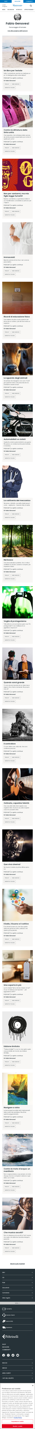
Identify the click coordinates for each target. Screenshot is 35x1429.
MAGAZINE (17, 1)
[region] (17, 1406)
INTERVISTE (19, 9)
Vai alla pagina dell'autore (18, 31)
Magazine (5, 1347)
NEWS (3, 9)
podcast (7, 84)
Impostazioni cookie (17, 1421)
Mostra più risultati (17, 1264)
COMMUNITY (29, 1)
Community (6, 1350)
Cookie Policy (18, 1417)
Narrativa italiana (10, 87)
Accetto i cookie (17, 1426)
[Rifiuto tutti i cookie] (33, 1386)
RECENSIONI (11, 9)
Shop (4, 1344)
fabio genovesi (15, 84)
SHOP (5, 1)
